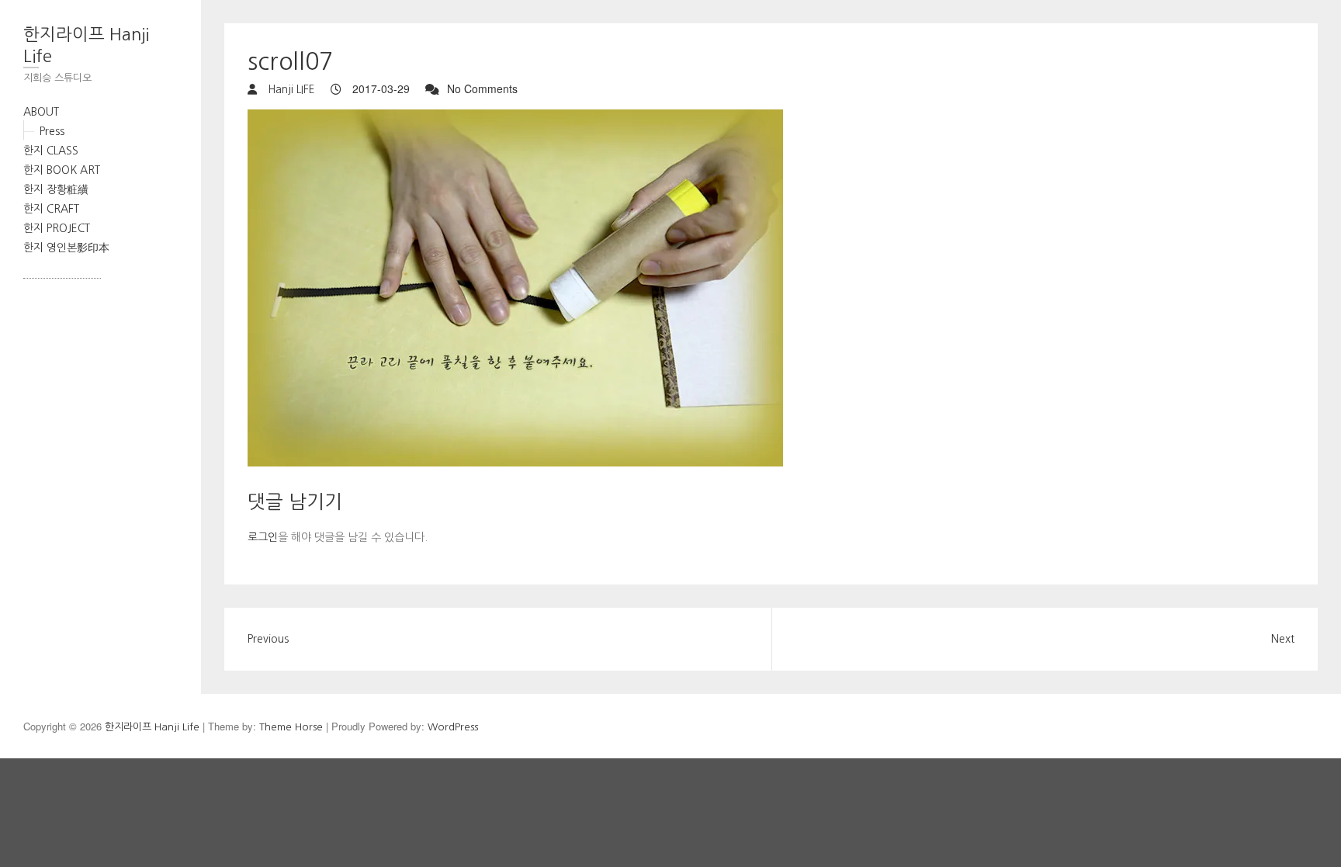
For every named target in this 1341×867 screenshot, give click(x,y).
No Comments (482, 88)
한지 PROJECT (56, 228)
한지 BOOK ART (61, 170)
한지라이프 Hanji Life (86, 45)
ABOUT (41, 111)
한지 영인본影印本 (66, 247)
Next (1282, 638)
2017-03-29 (379, 88)
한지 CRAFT (51, 208)
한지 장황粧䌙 (55, 189)
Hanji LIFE (290, 89)
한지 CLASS (50, 150)
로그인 (263, 537)
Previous (268, 638)
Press (52, 131)
